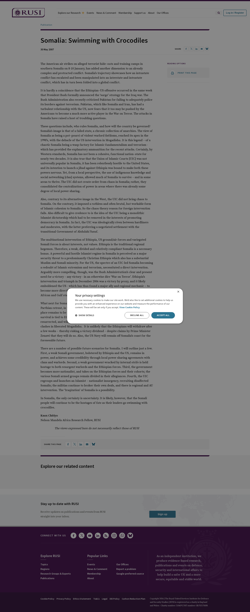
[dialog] (125, 305)
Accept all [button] (163, 315)
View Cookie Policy (129, 307)
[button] (84, 315)
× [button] (178, 292)
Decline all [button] (137, 315)
